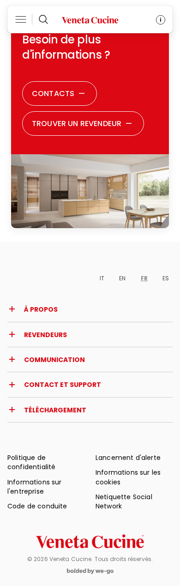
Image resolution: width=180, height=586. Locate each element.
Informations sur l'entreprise (34, 486)
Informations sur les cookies (128, 477)
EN (122, 278)
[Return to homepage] (90, 541)
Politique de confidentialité (31, 462)
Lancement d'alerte (128, 457)
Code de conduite (37, 506)
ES (165, 278)
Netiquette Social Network (124, 501)
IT (102, 278)
